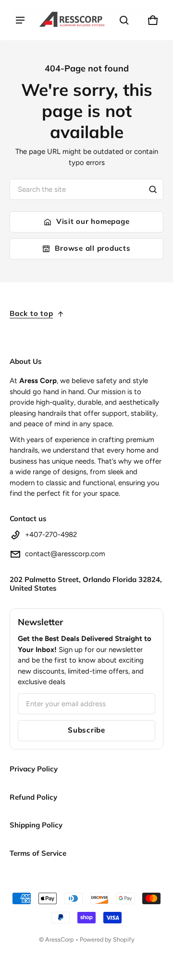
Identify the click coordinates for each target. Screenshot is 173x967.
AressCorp (59, 939)
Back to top (31, 313)
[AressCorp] (72, 20)
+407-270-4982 (51, 534)
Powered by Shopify (107, 939)
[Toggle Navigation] (20, 20)
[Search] (152, 189)
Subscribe (86, 729)
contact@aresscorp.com (65, 553)
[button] (124, 20)
